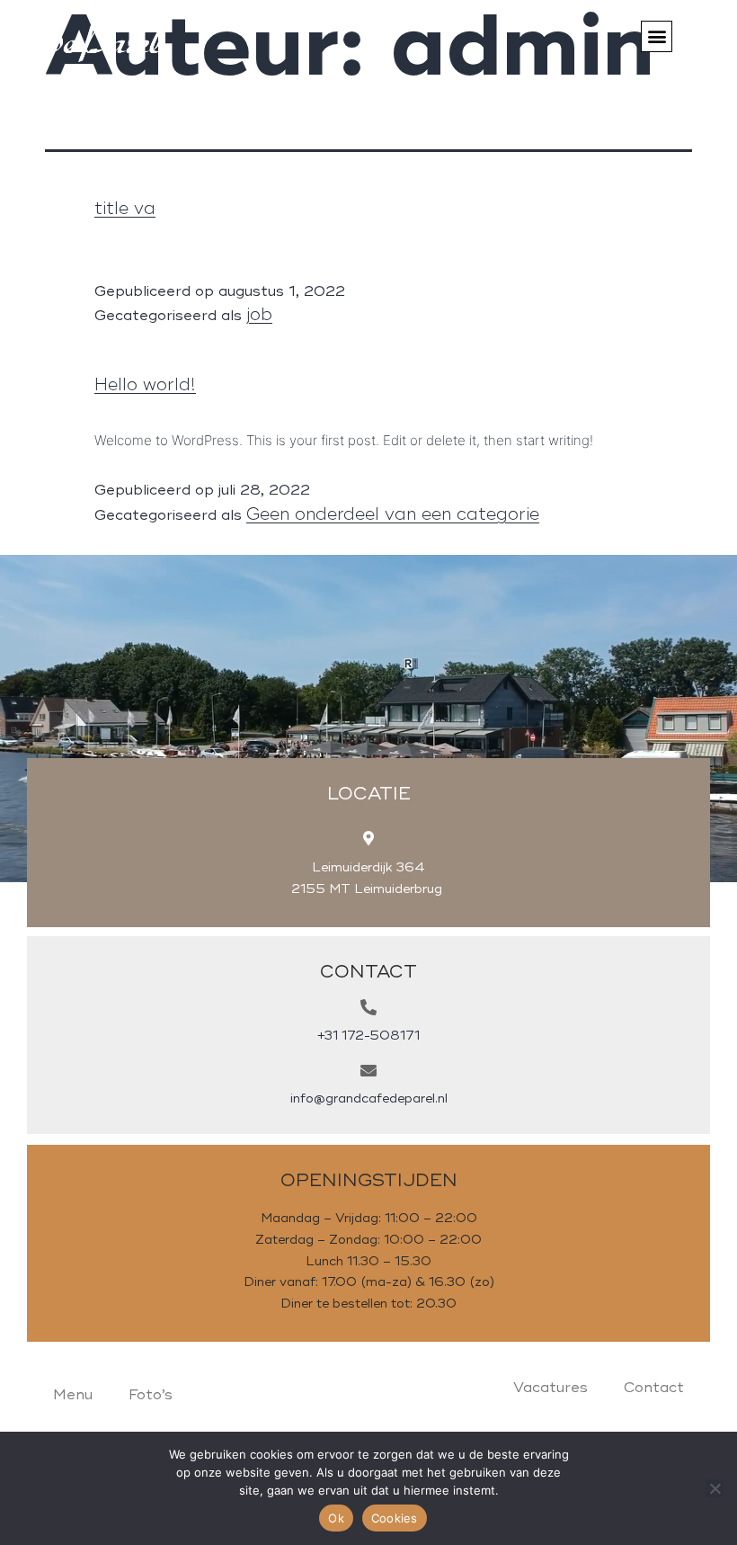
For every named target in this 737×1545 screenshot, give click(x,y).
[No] (715, 1488)
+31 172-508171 (368, 1035)
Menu (73, 1395)
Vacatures (550, 1388)
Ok (336, 1518)
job (259, 315)
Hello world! (145, 385)
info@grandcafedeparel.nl (369, 1098)
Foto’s (151, 1395)
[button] (656, 36)
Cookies (394, 1518)
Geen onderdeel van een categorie (392, 514)
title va (124, 208)
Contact (654, 1388)
